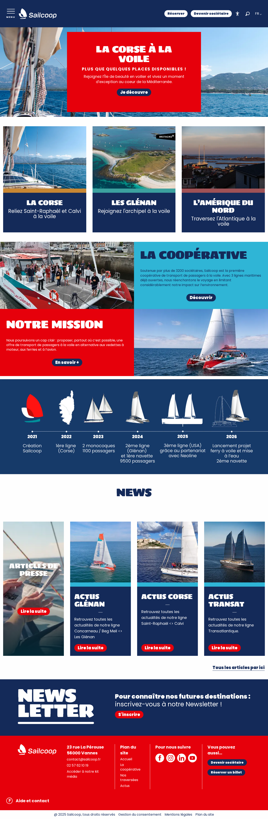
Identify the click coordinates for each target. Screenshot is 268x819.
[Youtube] (192, 760)
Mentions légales (178, 814)
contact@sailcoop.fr (84, 759)
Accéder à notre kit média (83, 774)
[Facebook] (159, 760)
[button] (247, 13)
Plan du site (204, 814)
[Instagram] (170, 760)
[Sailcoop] (38, 13)
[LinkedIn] (181, 760)
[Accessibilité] (237, 13)
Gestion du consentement (139, 814)
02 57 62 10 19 (77, 765)
